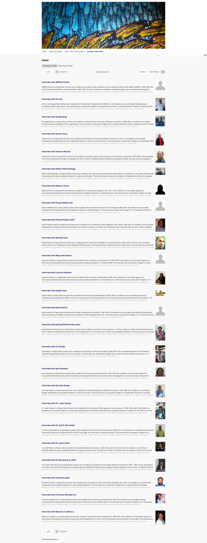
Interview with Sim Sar (52, 99)
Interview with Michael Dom (55, 237)
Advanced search (102, 72)
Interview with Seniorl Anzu (54, 133)
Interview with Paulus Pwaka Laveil (58, 219)
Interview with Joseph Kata (54, 290)
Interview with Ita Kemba (53, 346)
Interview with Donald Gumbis (56, 478)
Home (44, 51)
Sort (163, 72)
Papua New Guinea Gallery (75, 51)
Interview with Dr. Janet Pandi (56, 443)
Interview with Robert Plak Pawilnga (58, 169)
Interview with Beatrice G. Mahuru (58, 511)
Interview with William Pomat (55, 82)
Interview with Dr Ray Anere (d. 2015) (59, 460)
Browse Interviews (95, 51)
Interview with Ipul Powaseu (55, 368)
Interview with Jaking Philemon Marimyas (61, 324)
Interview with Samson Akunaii (56, 151)
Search (205, 55)
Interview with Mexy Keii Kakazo (57, 255)
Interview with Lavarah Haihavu (57, 272)
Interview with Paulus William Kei (57, 202)
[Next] (57, 72)
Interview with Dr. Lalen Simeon (56, 403)
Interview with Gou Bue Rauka (56, 385)
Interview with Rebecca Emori (55, 186)
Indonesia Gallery (55, 51)
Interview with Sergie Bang (54, 117)
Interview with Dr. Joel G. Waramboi (58, 425)
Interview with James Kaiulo (55, 307)
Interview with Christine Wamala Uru (59, 494)
